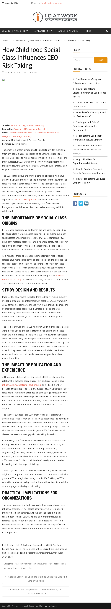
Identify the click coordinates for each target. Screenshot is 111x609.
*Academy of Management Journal (31, 563)
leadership (40, 125)
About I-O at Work (68, 31)
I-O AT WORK (32, 72)
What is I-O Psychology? (15, 31)
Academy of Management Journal (29, 129)
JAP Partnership (43, 31)
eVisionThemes (51, 606)
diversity (30, 125)
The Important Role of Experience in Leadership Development (86, 126)
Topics (87, 31)
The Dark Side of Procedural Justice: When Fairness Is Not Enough (88, 149)
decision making (18, 125)
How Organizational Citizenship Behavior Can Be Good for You (89, 92)
